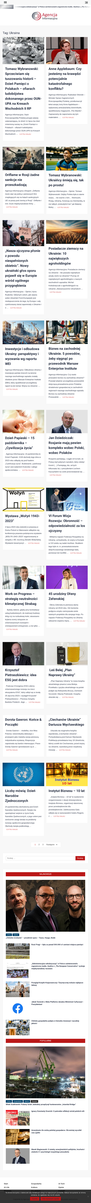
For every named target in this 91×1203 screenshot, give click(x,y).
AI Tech (61, 1184)
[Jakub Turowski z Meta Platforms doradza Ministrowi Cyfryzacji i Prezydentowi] (18, 1008)
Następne (50, 845)
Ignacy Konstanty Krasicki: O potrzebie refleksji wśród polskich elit (57, 1111)
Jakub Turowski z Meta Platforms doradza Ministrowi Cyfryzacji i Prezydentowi (57, 1003)
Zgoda (34, 1199)
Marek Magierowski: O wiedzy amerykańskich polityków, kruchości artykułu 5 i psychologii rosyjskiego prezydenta (57, 1150)
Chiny (9, 935)
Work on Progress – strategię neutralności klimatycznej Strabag (21, 599)
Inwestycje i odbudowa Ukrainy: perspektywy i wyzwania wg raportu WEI (22, 356)
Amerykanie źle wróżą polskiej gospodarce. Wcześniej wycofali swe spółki (56, 1131)
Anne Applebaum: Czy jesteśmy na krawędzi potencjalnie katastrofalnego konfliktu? (65, 78)
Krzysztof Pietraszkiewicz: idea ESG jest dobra (20, 675)
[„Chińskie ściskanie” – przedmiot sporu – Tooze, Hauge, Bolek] (45, 906)
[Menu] (5, 2)
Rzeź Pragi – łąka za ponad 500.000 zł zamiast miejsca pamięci (57, 944)
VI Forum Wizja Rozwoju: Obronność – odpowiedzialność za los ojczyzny (67, 523)
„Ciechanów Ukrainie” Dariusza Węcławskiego (66, 722)
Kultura (34, 1187)
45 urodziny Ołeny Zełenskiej (62, 596)
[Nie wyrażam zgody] (88, 1196)
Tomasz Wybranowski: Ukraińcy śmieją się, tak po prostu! (66, 180)
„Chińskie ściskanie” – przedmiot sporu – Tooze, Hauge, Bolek (30, 938)
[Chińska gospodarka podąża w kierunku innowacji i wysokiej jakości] (18, 1027)
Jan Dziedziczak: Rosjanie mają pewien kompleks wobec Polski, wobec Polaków (66, 445)
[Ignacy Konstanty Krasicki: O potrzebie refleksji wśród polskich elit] (18, 1118)
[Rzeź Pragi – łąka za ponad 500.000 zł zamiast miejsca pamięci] (18, 951)
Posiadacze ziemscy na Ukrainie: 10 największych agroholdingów (66, 256)
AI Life (6, 1187)
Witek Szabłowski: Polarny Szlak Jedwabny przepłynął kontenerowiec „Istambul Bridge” (41, 1104)
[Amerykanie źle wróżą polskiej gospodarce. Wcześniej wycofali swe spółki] (18, 1137)
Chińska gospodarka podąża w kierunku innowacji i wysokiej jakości (55, 1022)
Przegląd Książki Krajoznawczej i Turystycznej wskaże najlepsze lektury (57, 983)
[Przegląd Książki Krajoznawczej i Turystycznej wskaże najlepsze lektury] (18, 989)
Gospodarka (18, 1101)
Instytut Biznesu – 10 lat (67, 791)
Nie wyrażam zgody (50, 1199)
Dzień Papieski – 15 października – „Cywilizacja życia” (19, 443)
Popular (34, 1101)
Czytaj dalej (25, 134)
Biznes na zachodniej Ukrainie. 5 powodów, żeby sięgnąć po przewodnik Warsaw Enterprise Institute (65, 358)
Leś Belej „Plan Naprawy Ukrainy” (62, 673)
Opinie (16, 935)
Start (6, 1184)
